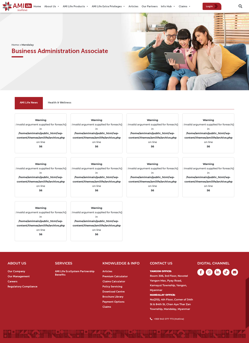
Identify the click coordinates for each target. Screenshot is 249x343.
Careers (12, 281)
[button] (240, 6)
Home (15, 44)
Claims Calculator (113, 281)
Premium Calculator (115, 276)
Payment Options (113, 301)
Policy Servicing (112, 286)
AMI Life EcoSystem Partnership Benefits (75, 273)
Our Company (16, 271)
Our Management (19, 276)
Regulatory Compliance (22, 286)
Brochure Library (112, 296)
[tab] (29, 103)
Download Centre (113, 291)
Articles (107, 271)
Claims (106, 306)
